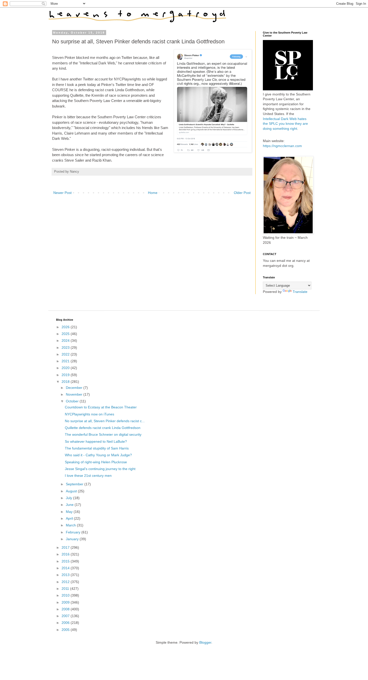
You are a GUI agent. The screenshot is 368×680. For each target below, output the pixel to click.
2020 (66, 368)
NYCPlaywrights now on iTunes (89, 414)
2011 (66, 589)
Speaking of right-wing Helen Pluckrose (96, 462)
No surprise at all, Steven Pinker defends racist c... (105, 421)
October (73, 401)
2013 (66, 575)
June (70, 505)
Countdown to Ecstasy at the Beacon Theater (101, 407)
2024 (66, 340)
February (73, 532)
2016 (66, 554)
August (72, 491)
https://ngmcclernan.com (282, 146)
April (70, 518)
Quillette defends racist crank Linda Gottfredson (102, 428)
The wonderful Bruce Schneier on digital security (103, 434)
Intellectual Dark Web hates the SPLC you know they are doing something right (285, 124)
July (69, 498)
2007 (66, 616)
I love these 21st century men (88, 476)
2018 (66, 382)
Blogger (205, 642)
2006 (66, 623)
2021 (66, 361)
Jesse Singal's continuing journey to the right (100, 469)
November (74, 394)
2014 (66, 568)
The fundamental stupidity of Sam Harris (97, 448)
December (74, 388)
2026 (66, 327)
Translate (300, 292)
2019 (66, 375)
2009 (66, 602)
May (70, 512)
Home (152, 193)
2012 (66, 582)
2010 (66, 595)
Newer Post (62, 193)
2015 (66, 561)
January (73, 539)
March (71, 525)
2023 (66, 348)
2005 (66, 630)
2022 (66, 354)
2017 (66, 547)
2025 (66, 334)
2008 (66, 609)
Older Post (242, 193)
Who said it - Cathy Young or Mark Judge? (98, 455)
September (75, 484)
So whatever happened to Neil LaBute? (96, 441)
